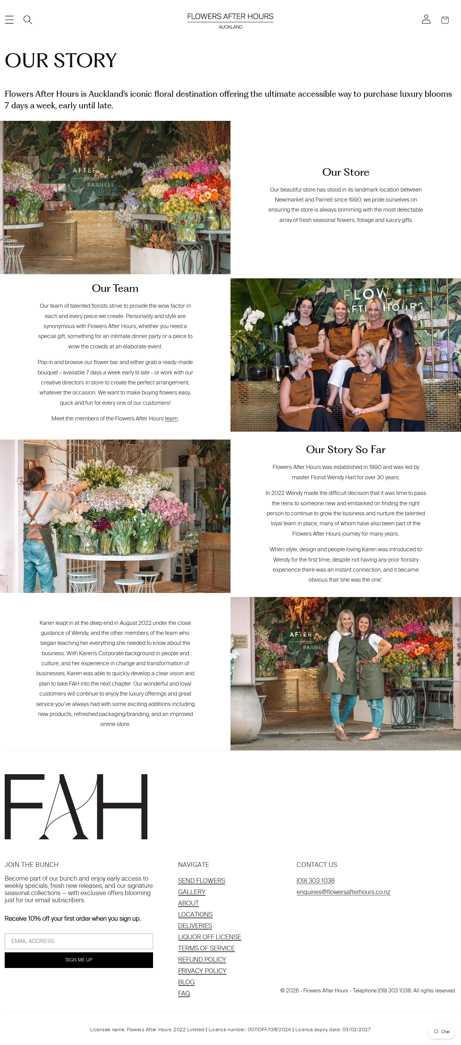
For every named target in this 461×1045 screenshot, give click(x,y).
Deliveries (195, 925)
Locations (195, 914)
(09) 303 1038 (316, 880)
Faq (184, 993)
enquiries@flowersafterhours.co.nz (343, 892)
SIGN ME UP (79, 960)
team (171, 418)
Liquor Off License (209, 937)
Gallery (191, 892)
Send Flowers (201, 880)
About (188, 903)
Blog (186, 982)
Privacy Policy (202, 971)
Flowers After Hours (325, 990)
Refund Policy (202, 959)
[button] (9, 20)
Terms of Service (206, 948)
